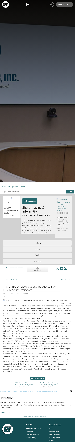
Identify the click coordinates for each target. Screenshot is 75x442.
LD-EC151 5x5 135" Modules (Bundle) (62, 208)
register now (5, 412)
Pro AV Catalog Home (9, 187)
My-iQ (23, 187)
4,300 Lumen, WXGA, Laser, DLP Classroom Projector (48, 384)
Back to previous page (14, 268)
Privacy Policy (35, 416)
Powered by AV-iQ (44, 416)
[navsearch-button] (51, 4)
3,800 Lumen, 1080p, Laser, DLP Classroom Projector (24, 384)
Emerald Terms (27, 416)
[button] (28, 4)
